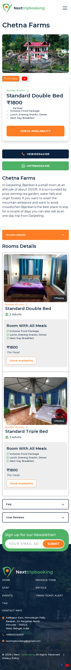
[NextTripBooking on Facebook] (65, 665)
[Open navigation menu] (65, 8)
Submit (53, 544)
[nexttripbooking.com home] (23, 8)
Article (41, 587)
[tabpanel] (35, 363)
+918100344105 (37, 154)
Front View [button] (11, 78)
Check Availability (35, 131)
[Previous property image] (9, 53)
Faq (8, 504)
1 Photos (59, 298)
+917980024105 (38, 166)
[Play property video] (24, 79)
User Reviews (15, 517)
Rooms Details (16, 234)
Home (6, 579)
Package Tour (46, 579)
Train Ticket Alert (49, 595)
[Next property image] (61, 53)
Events (7, 595)
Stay (5, 587)
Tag (5, 603)
